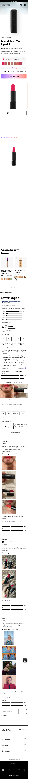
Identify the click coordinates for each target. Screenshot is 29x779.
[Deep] (25, 277)
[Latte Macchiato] (4, 279)
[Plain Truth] (12, 63)
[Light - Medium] (16, 277)
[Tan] (22, 277)
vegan (3, 37)
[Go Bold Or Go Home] (3, 63)
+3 (23, 63)
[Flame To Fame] (9, 63)
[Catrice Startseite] (6, 5)
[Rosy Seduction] (17, 63)
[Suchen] (21, 5)
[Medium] (20, 277)
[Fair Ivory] (7, 279)
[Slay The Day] (6, 63)
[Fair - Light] (18, 277)
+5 (2, 281)
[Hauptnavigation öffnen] (25, 5)
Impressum (13, 763)
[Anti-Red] (11, 279)
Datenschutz (14, 766)
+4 (15, 279)
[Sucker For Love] (20, 63)
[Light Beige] (2, 279)
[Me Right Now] (15, 63)
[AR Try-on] (16, 258)
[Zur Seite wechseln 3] (14, 287)
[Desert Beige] (9, 279)
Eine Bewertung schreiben (17, 48)
